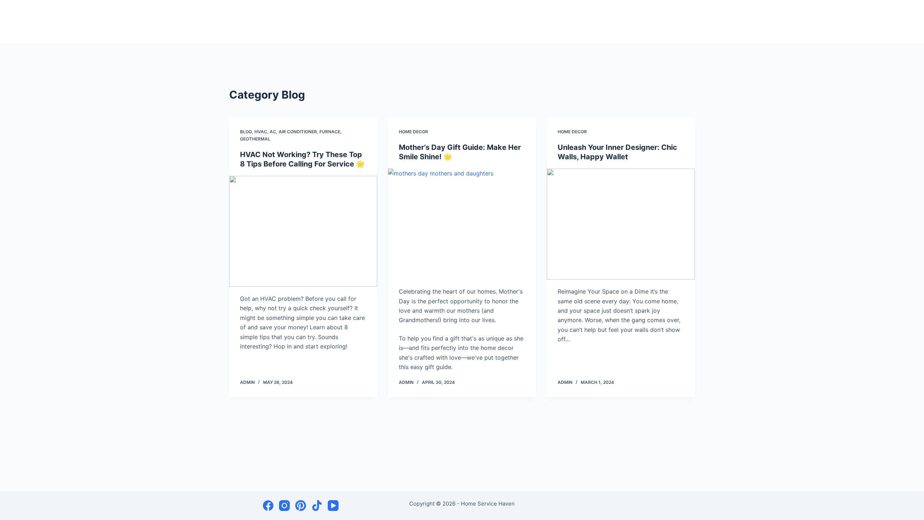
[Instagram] (284, 505)
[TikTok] (316, 505)
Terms (608, 21)
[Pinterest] (300, 505)
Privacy (582, 21)
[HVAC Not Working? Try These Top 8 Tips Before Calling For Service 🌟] (303, 231)
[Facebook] (268, 505)
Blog (246, 131)
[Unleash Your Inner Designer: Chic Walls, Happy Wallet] (621, 224)
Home (557, 21)
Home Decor (413, 131)
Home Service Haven (269, 22)
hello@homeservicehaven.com (661, 21)
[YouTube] (333, 505)
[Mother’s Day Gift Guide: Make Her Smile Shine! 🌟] (462, 224)
